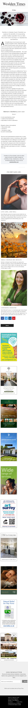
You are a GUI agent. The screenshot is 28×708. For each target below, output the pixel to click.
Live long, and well (8, 212)
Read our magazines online (13, 697)
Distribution (10, 701)
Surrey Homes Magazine (13, 699)
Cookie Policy (19, 701)
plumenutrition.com (14, 162)
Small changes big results (11, 260)
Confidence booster (8, 307)
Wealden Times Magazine (13, 700)
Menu (14, 10)
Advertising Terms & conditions (14, 703)
